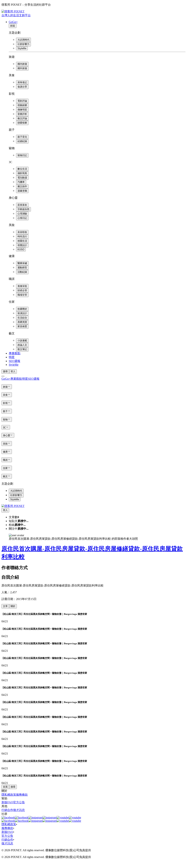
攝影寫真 (22, 173)
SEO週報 (14, 361)
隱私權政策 (8, 794)
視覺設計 (22, 245)
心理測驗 (22, 213)
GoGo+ (13, 21)
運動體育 (22, 267)
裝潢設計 (22, 313)
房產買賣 (22, 322)
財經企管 (22, 290)
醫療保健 (22, 263)
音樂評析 (22, 114)
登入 (13, 371)
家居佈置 (22, 326)
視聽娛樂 (22, 105)
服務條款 (22, 794)
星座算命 (22, 204)
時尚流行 (22, 236)
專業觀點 (14, 353)
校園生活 (22, 240)
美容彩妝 (22, 232)
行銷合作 (7, 810)
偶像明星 (22, 109)
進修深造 (22, 286)
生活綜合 (22, 317)
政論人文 (22, 345)
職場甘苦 (22, 294)
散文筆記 (22, 349)
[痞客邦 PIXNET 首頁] (12, 506)
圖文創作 (22, 186)
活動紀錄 (22, 272)
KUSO (21, 249)
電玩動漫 (22, 177)
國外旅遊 (22, 68)
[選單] (2, 376)
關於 (13, 606)
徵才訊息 (19, 810)
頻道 (12, 25)
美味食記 (22, 82)
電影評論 (22, 100)
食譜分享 (22, 86)
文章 (5, 606)
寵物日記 (22, 155)
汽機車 (21, 182)
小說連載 (22, 340)
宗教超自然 (23, 209)
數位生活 (22, 168)
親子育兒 (22, 136)
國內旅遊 (22, 64)
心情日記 (22, 218)
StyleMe (22, 48)
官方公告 (19, 802)
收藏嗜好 (22, 309)
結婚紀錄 (22, 141)
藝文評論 (22, 118)
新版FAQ (7, 802)
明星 (12, 357)
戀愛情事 (22, 122)
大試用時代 (23, 39)
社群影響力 (23, 44)
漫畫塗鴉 (22, 190)
